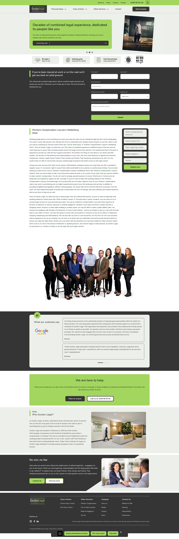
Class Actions (65, 499)
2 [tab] (106, 362)
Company (105, 499)
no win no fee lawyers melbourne (52, 224)
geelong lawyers (73, 224)
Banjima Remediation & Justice (77, 533)
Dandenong (126, 515)
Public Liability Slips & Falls (134, 148)
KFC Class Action (99, 533)
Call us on (100, 399)
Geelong (125, 507)
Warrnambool (126, 511)
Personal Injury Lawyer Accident (87, 199)
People (123, 3)
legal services (40, 202)
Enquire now (135, 167)
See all (83, 515)
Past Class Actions (66, 507)
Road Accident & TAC (132, 141)
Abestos (128, 160)
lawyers (113, 150)
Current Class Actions (67, 503)
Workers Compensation (88, 503)
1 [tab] (100, 362)
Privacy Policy (53, 529)
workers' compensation (43, 176)
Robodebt (113, 533)
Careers (115, 3)
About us (101, 3)
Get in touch (141, 9)
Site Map (60, 529)
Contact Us (37, 481)
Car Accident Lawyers (88, 507)
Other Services (87, 499)
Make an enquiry (75, 399)
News (108, 3)
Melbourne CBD (127, 503)
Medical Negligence (131, 154)
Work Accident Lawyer (64, 199)
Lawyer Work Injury (74, 145)
